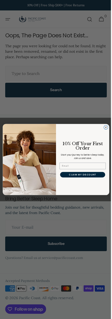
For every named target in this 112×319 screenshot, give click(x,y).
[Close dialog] (104, 127)
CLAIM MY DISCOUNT (80, 174)
